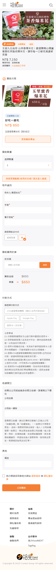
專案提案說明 (35, 518)
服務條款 (35, 476)
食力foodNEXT (35, 541)
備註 (6, 458)
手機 (7, 204)
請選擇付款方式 (11, 305)
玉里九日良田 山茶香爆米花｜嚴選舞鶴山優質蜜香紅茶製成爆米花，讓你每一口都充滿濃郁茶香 (28, 51)
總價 (11, 282)
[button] (28, 165)
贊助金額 (8, 276)
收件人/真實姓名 (12, 192)
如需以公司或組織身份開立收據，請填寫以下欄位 (28, 392)
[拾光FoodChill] (16, 4)
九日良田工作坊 (19, 66)
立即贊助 (21, 488)
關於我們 (14, 513)
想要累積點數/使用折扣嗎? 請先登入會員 (26, 179)
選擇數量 (8, 159)
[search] (51, 6)
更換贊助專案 (28, 139)
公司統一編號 (10, 408)
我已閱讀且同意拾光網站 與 (29, 477)
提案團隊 (6, 66)
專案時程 (6, 63)
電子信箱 (9, 217)
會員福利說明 (35, 523)
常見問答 (32, 513)
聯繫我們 (14, 541)
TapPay (32, 546)
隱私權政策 (15, 523)
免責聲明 (14, 528)
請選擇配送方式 (11, 232)
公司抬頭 (8, 398)
